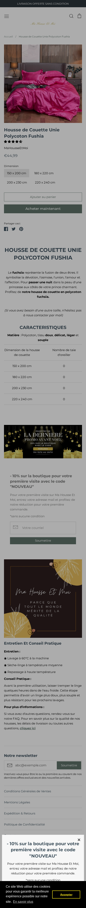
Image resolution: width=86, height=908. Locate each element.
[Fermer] (79, 839)
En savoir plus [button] (23, 901)
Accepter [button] (66, 894)
